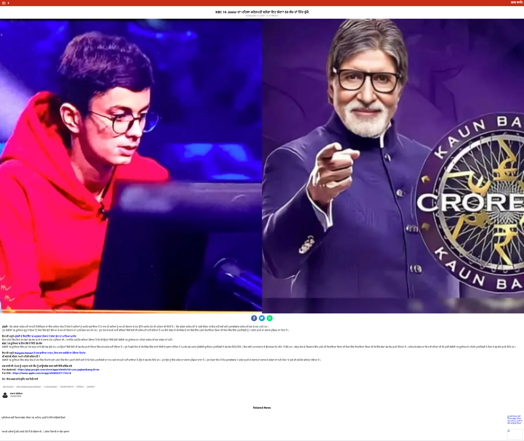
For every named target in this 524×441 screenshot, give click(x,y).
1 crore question (50, 387)
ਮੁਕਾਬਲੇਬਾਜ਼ (90, 387)
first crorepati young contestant (29, 387)
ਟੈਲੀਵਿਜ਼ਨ (80, 387)
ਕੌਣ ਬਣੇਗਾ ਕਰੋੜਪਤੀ (67, 387)
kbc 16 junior (8, 387)
